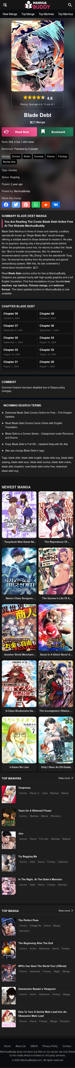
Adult (32, 861)
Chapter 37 (10, 326)
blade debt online (61, 462)
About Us (21, 1046)
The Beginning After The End (35, 943)
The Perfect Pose (28, 920)
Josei (44, 793)
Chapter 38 (47, 313)
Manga (56, 925)
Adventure (44, 948)
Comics (16, 156)
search (70, 5)
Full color (43, 838)
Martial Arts (9, 161)
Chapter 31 (10, 362)
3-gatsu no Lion (19, 767)
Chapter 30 (47, 362)
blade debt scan (20, 462)
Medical (66, 838)
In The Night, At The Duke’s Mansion (40, 879)
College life (35, 925)
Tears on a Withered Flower (34, 810)
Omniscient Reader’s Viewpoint (37, 989)
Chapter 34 (47, 338)
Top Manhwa (46, 14)
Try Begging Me (27, 856)
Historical (63, 861)
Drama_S (34, 793)
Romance (55, 816)
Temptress (24, 787)
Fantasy (62, 156)
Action (27, 156)
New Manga (10, 14)
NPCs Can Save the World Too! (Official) (42, 966)
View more (64, 778)
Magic (57, 971)
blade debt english (32, 457)
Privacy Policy (50, 1046)
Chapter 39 (10, 313)
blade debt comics (40, 462)
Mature (64, 793)
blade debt (14, 457)
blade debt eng (51, 457)
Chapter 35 (10, 338)
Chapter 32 (47, 350)
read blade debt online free (40, 466)
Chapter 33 (10, 350)
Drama (51, 156)
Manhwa (54, 793)
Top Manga (28, 14)
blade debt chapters (13, 466)
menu (5, 5)
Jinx (20, 833)
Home (7, 1046)
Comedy (38, 156)
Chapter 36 (47, 326)
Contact (67, 1046)
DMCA (34, 1046)
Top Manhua (65, 14)
